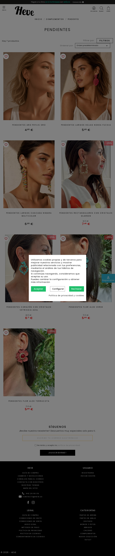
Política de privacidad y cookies (66, 295)
